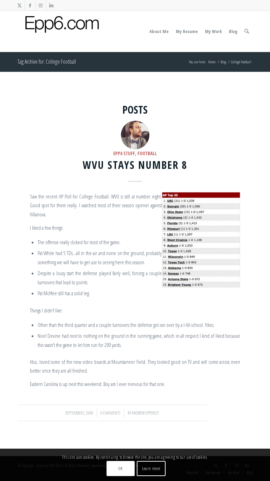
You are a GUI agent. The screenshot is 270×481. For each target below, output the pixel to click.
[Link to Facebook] (30, 5)
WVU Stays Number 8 (135, 165)
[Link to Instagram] (41, 5)
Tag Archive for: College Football (47, 61)
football (147, 153)
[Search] (246, 31)
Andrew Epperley (145, 413)
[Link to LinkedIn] (51, 5)
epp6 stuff (124, 153)
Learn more (151, 468)
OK (120, 468)
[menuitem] (159, 31)
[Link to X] (19, 5)
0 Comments (110, 413)
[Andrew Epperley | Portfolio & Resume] (62, 31)
